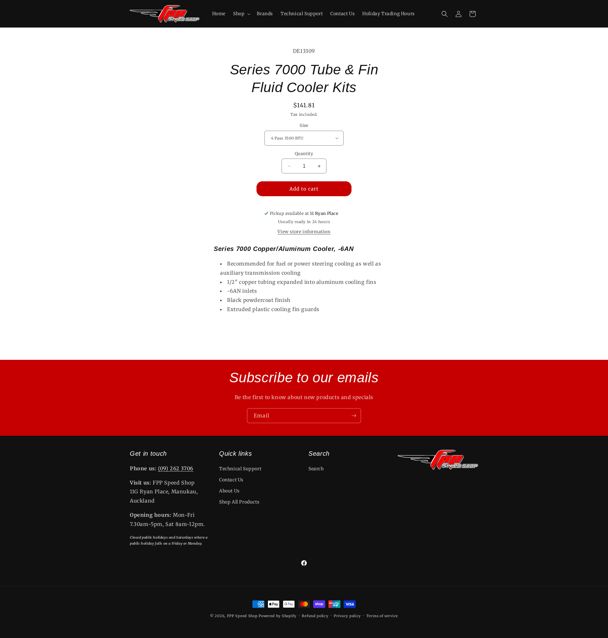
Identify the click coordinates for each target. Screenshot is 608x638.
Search (316, 469)
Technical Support (240, 469)
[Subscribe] (354, 415)
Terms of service (382, 616)
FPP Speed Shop (242, 616)
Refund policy (315, 616)
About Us (229, 491)
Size (304, 125)
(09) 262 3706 (175, 468)
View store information (303, 232)
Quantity (304, 153)
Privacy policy (347, 616)
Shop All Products (239, 502)
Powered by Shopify (277, 616)
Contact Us (231, 480)
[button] (241, 13)
